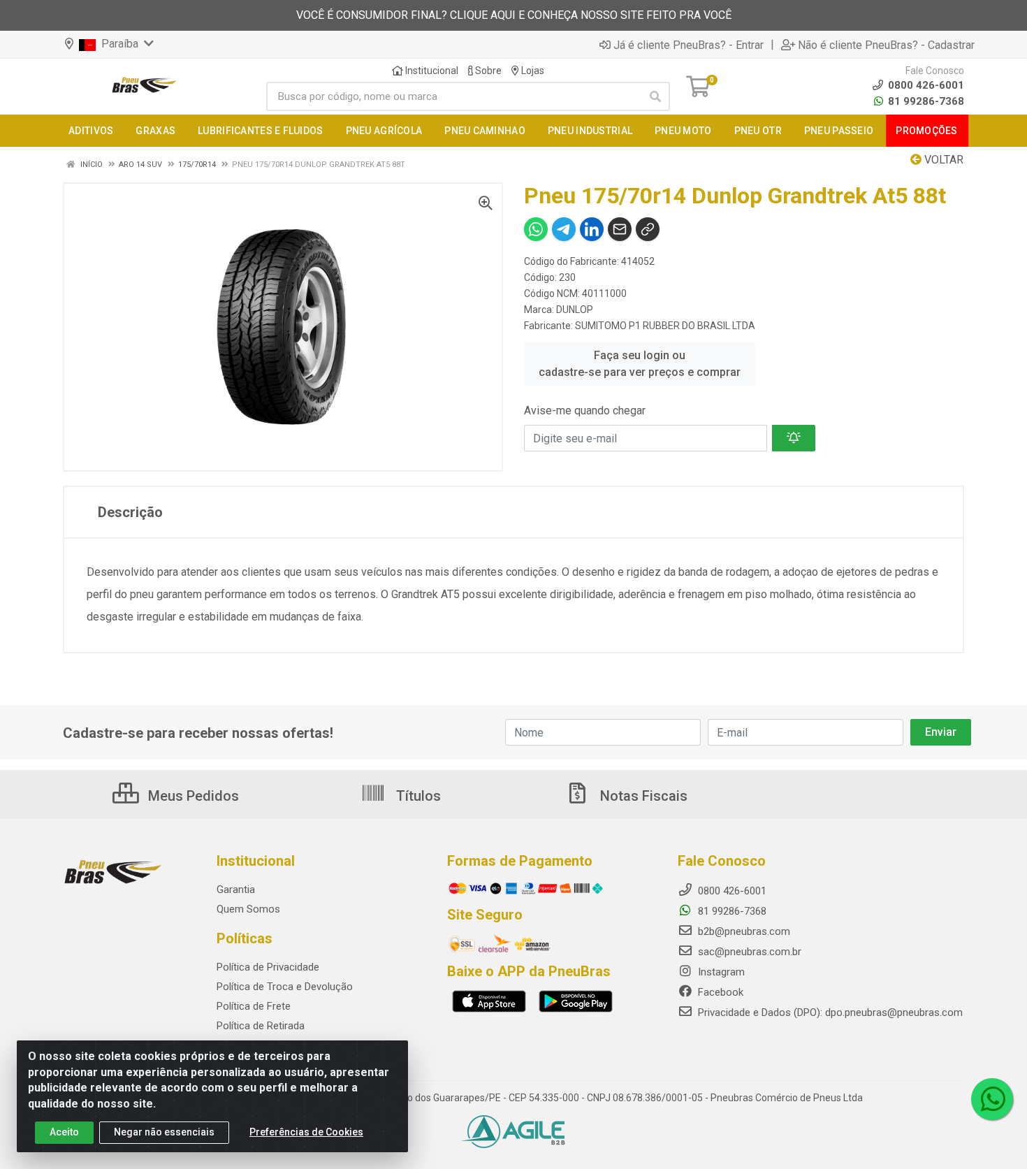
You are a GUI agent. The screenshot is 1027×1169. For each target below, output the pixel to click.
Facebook (719, 992)
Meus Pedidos (192, 795)
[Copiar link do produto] (648, 229)
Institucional (430, 70)
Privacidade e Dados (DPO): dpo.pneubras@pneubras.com (829, 1012)
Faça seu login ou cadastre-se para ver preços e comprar (640, 364)
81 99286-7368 (924, 101)
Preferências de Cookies (306, 1132)
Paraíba (118, 43)
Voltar (942, 159)
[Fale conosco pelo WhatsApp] (992, 1099)
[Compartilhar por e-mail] (620, 229)
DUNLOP (574, 309)
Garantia (236, 889)
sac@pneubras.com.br (748, 951)
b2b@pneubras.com (742, 931)
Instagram (720, 972)
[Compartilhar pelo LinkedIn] (592, 229)
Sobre (487, 70)
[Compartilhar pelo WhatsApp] (536, 229)
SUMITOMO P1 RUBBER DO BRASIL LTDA (665, 325)
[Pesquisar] (655, 96)
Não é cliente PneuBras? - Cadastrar (886, 44)
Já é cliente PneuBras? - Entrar (688, 44)
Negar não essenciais (164, 1132)
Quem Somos (248, 909)
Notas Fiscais (642, 795)
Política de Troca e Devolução (285, 986)
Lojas (531, 70)
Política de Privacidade (268, 967)
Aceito (64, 1132)
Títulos (417, 795)
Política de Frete (254, 1006)
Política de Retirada (261, 1025)
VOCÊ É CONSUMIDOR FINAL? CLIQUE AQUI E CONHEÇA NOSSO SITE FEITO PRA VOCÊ (513, 15)
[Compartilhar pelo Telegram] (564, 229)
